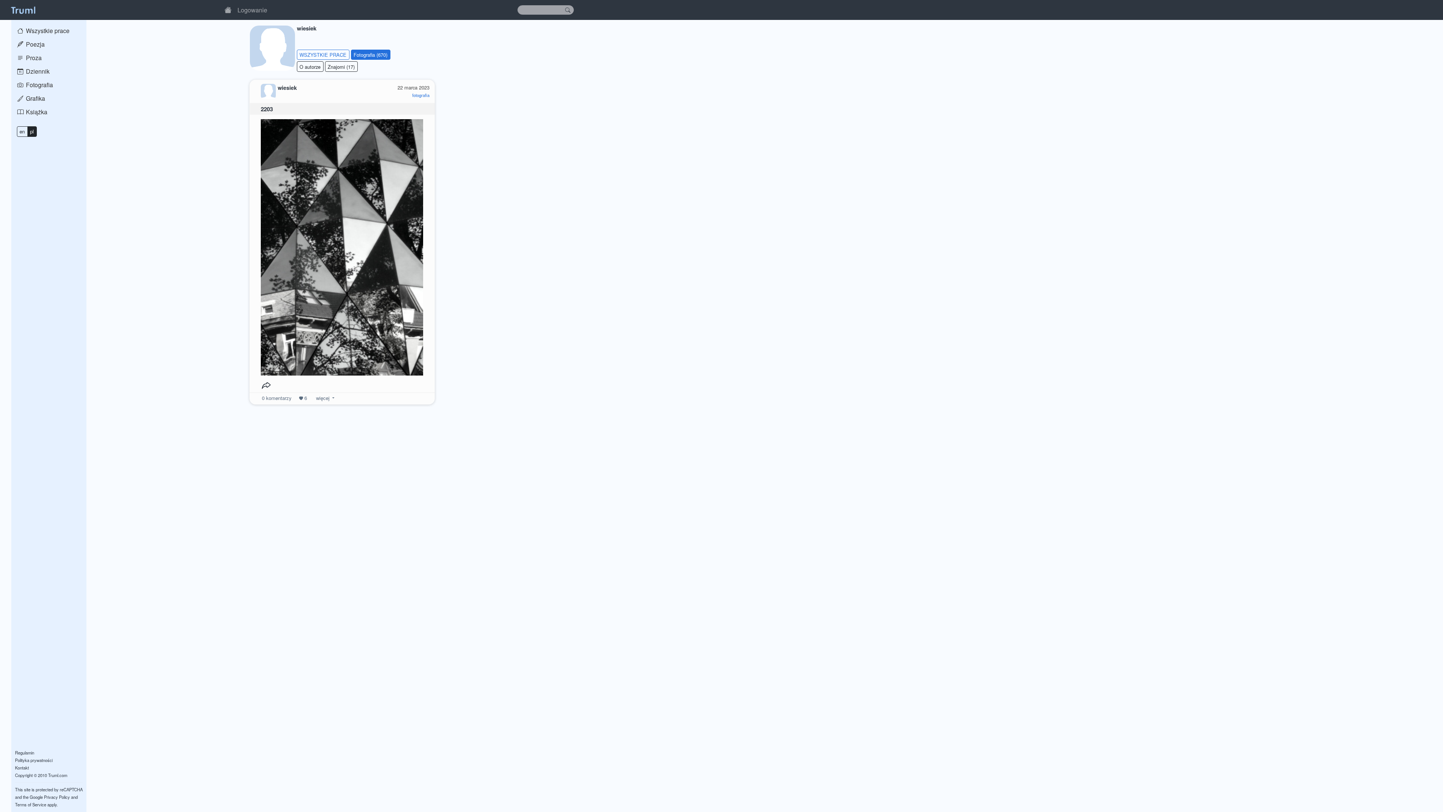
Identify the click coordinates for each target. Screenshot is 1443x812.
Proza (33, 57)
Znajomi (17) (341, 66)
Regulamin (24, 753)
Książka (35, 112)
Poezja (34, 44)
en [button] (22, 131)
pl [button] (32, 131)
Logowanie (252, 9)
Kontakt (22, 768)
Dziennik (37, 71)
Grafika (34, 98)
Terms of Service (30, 804)
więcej (323, 397)
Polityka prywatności (34, 760)
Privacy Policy (57, 797)
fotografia (421, 95)
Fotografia (38, 84)
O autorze (310, 66)
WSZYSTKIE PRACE (322, 54)
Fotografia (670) (370, 54)
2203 (267, 109)
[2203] (342, 245)
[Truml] (23, 10)
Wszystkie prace (47, 30)
